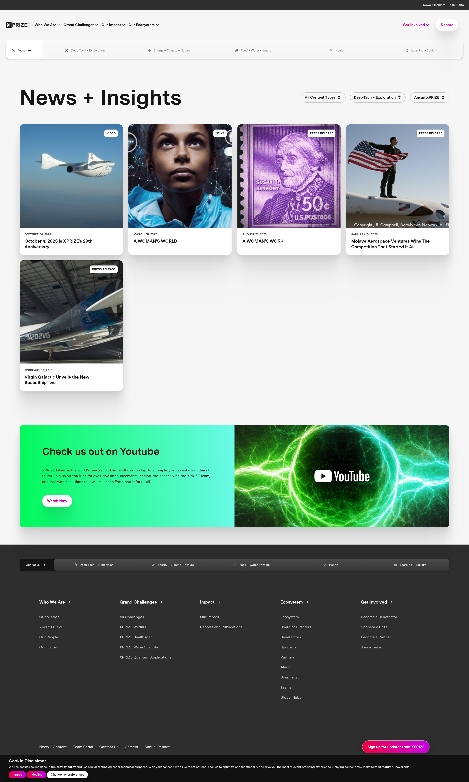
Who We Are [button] (45, 25)
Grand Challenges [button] (79, 25)
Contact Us (108, 747)
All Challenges (132, 617)
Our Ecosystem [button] (141, 25)
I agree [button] (17, 774)
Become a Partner (376, 637)
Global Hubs (290, 697)
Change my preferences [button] (67, 774)
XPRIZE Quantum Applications (145, 657)
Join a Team (371, 647)
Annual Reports (157, 747)
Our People (48, 637)
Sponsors (288, 647)
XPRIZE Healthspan (136, 637)
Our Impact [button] (111, 25)
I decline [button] (36, 774)
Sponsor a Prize (374, 627)
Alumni (286, 667)
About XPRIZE (51, 627)
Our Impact (209, 617)
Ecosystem (289, 617)
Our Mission (49, 617)
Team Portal (456, 5)
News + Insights (434, 5)
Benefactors (290, 637)
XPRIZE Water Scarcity (139, 647)
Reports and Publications (221, 627)
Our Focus (18, 50)
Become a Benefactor (379, 617)
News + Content (53, 747)
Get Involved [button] (414, 25)
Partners (287, 657)
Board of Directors (295, 627)
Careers (131, 747)
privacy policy (66, 767)
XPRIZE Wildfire (133, 627)
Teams (285, 687)
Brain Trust (289, 677)
